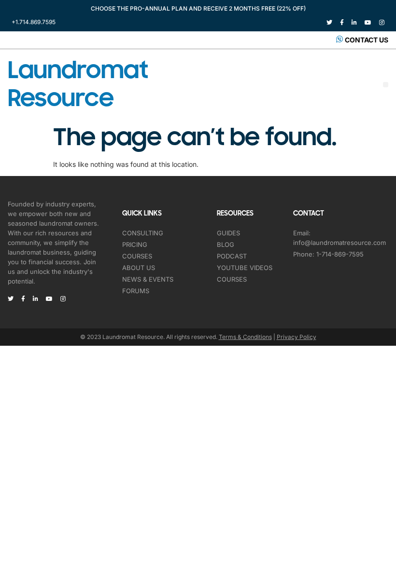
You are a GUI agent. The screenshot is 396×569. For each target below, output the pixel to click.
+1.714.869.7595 (34, 22)
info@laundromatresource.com (339, 242)
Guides (228, 233)
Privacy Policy (296, 336)
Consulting (142, 233)
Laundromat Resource (78, 84)
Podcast (232, 256)
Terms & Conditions (245, 336)
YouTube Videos (244, 267)
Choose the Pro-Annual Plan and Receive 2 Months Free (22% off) (198, 8)
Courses (137, 256)
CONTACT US (366, 40)
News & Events (147, 279)
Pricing (134, 244)
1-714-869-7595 (340, 254)
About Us (138, 267)
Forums (135, 291)
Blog (225, 244)
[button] (385, 84)
